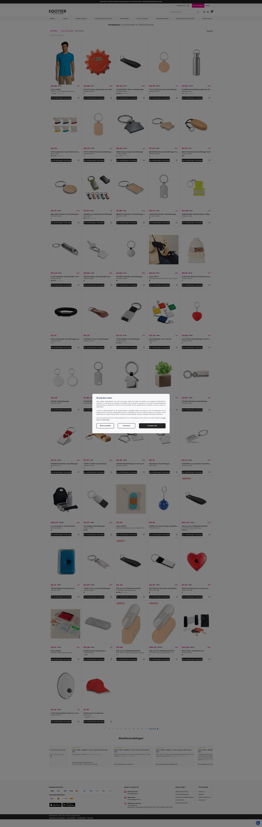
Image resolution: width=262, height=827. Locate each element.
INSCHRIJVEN (116, 428)
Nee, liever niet (116, 435)
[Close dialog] (159, 394)
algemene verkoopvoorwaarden (114, 440)
